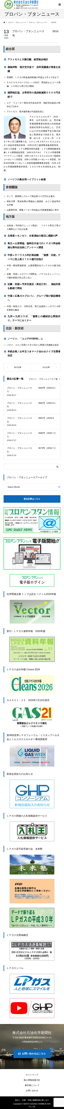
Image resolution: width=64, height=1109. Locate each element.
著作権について (32, 1085)
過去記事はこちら (32, 499)
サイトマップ (32, 1075)
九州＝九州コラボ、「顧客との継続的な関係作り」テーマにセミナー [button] (34, 318)
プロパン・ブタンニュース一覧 (43, 379)
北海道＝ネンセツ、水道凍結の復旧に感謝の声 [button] (33, 235)
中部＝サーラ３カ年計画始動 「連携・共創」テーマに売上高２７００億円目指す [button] (34, 257)
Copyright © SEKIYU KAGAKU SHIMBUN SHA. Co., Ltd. (32, 1105)
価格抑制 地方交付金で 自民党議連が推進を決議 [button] (34, 69)
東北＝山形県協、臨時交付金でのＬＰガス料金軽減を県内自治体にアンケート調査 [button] (34, 245)
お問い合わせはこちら (34, 1053)
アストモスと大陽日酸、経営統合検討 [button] (28, 59)
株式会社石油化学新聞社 (32, 1032)
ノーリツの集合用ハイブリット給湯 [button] (27, 179)
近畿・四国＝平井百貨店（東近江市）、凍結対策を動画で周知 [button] (34, 286)
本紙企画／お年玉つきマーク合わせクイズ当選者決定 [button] (34, 353)
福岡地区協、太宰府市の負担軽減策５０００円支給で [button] (34, 94)
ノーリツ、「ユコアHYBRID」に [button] (25, 338)
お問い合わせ (32, 1090)
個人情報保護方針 (32, 1080)
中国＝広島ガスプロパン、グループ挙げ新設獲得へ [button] (34, 298)
